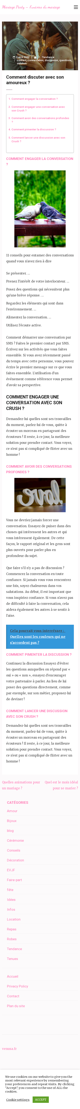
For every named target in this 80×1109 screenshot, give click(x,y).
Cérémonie (15, 840)
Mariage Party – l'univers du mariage (31, 7)
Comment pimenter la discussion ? (33, 129)
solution (21, 63)
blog (10, 831)
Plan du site (16, 1006)
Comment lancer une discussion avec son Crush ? (38, 139)
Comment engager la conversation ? (34, 98)
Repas (11, 929)
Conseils (13, 850)
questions (65, 60)
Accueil (12, 976)
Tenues (12, 959)
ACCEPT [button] (40, 1099)
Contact (13, 996)
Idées (11, 900)
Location (14, 919)
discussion (51, 60)
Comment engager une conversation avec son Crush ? (38, 108)
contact (21, 60)
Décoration (15, 860)
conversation (35, 60)
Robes (12, 939)
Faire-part (14, 880)
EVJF (11, 870)
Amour (12, 811)
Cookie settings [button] (18, 1100)
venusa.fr (9, 1049)
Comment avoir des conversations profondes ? (40, 119)
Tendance (48, 57)
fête (10, 890)
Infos (11, 909)
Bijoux (11, 821)
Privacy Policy (17, 986)
